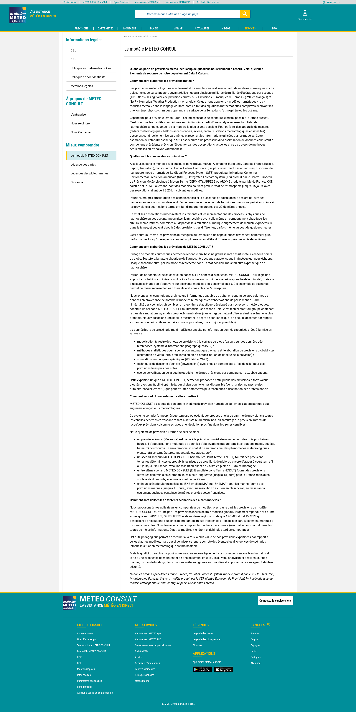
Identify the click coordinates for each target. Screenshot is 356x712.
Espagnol (255, 645)
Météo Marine (142, 680)
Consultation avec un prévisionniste (153, 645)
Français (255, 633)
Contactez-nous (85, 633)
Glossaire (197, 645)
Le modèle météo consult (144, 36)
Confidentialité (84, 686)
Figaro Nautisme (121, 2)
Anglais (254, 639)
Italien (254, 651)
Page (126, 36)
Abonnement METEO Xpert (148, 633)
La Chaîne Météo (69, 2)
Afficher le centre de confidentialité (95, 692)
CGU (79, 663)
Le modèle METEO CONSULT (91, 651)
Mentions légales (86, 669)
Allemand (256, 663)
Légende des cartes (203, 633)
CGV (79, 657)
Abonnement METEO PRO (148, 639)
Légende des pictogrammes (207, 639)
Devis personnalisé (144, 674)
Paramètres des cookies (89, 680)
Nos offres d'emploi (87, 639)
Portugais (256, 657)
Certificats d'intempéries (147, 663)
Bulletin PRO (141, 651)
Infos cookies (84, 674)
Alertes (138, 657)
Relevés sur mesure (145, 669)
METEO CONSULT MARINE (95, 2)
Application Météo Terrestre (207, 662)
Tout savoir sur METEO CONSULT (93, 645)
